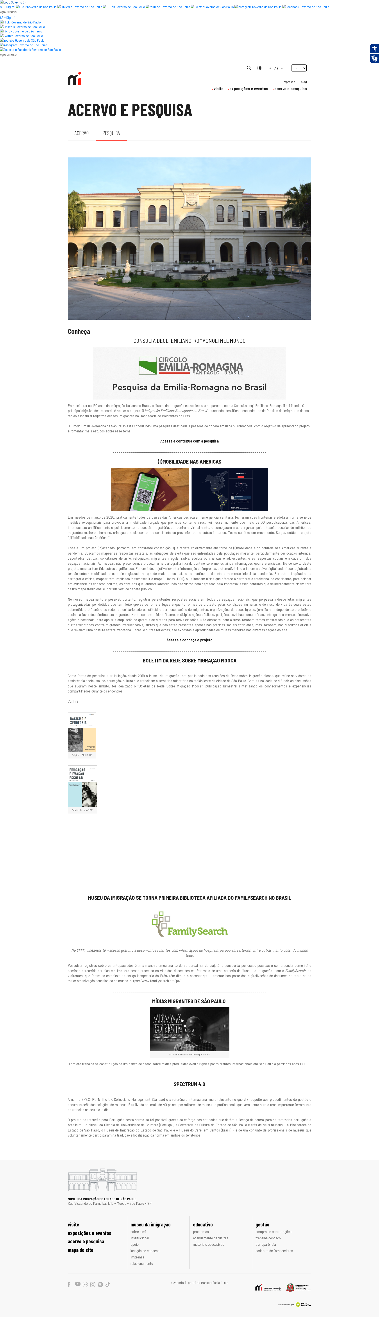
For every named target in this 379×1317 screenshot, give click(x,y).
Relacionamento (142, 1263)
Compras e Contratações (273, 1231)
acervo (82, 133)
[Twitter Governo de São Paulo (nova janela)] (212, 7)
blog (304, 82)
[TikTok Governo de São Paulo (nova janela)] (124, 7)
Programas (201, 1231)
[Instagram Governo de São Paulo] (258, 7)
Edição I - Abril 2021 (82, 755)
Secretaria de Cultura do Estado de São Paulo (212, 1124)
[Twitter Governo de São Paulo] (21, 36)
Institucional (140, 1237)
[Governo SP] (13, 2)
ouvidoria (177, 1282)
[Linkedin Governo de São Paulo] (22, 27)
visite (218, 88)
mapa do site (80, 1250)
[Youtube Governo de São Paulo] (22, 40)
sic (226, 1282)
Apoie (135, 1244)
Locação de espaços (145, 1250)
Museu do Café (190, 1130)
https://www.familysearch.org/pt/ (155, 980)
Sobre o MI (138, 1231)
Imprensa (137, 1257)
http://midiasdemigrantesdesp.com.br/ (189, 1054)
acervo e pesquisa (290, 88)
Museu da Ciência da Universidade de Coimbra (123, 1124)
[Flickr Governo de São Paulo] (20, 22)
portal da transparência (204, 1282)
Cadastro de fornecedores (274, 1250)
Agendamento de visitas (210, 1237)
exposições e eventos (248, 88)
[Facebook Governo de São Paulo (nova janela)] (305, 7)
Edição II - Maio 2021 (82, 810)
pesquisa (111, 133)
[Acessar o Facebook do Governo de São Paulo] (30, 49)
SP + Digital (7, 7)
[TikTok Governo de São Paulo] (21, 31)
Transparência (266, 1244)
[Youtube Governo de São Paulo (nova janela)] (168, 7)
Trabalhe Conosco (268, 1237)
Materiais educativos (208, 1244)
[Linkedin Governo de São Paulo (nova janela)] (79, 7)
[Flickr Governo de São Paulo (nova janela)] (36, 7)
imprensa (289, 82)
